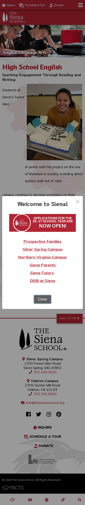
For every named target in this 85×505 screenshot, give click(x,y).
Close (42, 299)
